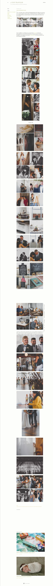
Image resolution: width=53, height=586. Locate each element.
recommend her (32, 35)
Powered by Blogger (27, 583)
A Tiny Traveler (16, 2)
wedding (8, 17)
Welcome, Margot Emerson (24, 576)
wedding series (9, 18)
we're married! (9, 16)
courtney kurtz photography (21, 506)
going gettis (9, 15)
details (8, 14)
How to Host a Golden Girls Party (26, 552)
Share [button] (8, 8)
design (8, 13)
